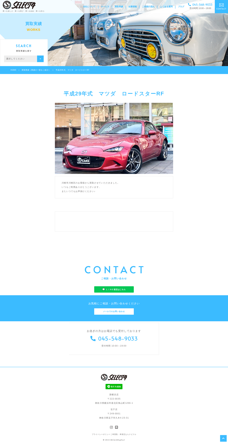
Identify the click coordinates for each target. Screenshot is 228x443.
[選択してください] (24, 59)
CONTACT (221, 9)
